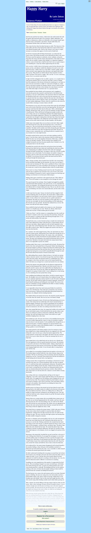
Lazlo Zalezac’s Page (37, 528)
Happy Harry (45, 1)
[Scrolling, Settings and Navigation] (89, 1)
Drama (44, 32)
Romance (40, 32)
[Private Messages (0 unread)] (56, 3)
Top (31, 528)
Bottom (62, 3)
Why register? (45, 518)
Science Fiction (33, 32)
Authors (32, 1)
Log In (59, 3)
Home (27, 1)
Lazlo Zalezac (38, 1)
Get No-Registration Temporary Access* (45, 521)
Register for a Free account (45, 516)
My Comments (46, 528)
